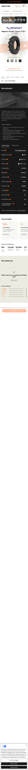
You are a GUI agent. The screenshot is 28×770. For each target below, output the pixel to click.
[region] (14, 756)
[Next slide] (25, 46)
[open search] (16, 6)
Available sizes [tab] (15, 145)
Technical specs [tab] (5, 145)
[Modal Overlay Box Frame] (14, 2)
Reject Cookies (14, 763)
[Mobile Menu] (26, 6)
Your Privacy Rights (14, 760)
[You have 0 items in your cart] (23, 6)
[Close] (26, 744)
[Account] (20, 6)
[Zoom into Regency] (14, 45)
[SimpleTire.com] (6, 6)
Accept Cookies (14, 767)
